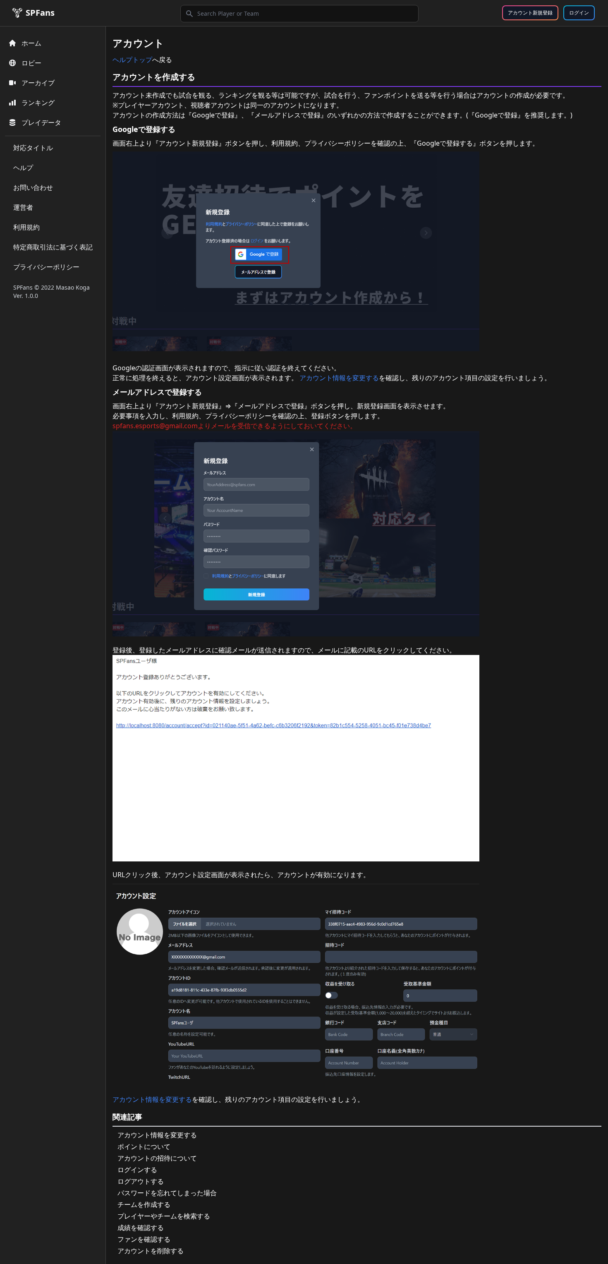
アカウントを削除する (150, 1250)
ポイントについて (143, 1146)
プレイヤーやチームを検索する (163, 1216)
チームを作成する (143, 1204)
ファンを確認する (143, 1239)
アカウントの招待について (157, 1158)
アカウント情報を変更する (339, 377)
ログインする (137, 1169)
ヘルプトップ (132, 59)
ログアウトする (140, 1181)
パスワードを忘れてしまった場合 (167, 1192)
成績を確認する (140, 1227)
